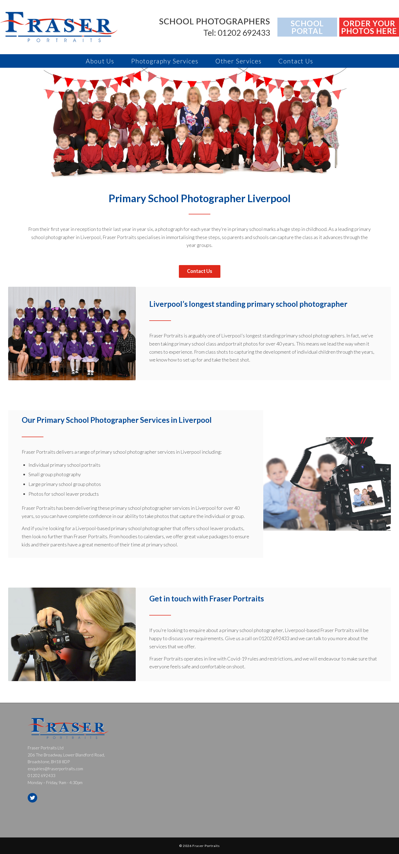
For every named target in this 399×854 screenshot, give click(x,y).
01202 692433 (274, 638)
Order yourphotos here (369, 27)
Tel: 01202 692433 (236, 32)
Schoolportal (307, 27)
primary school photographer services (135, 452)
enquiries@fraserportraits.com (55, 768)
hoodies (129, 536)
